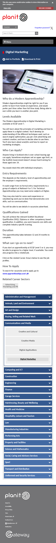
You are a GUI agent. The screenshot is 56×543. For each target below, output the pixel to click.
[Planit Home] (15, 23)
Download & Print (32, 60)
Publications (8, 526)
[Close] (52, 2)
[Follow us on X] (51, 28)
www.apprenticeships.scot (14, 274)
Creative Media (28, 341)
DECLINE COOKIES (45, 8)
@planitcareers (11, 523)
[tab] (28, 297)
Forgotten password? (42, 28)
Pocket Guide (8, 516)
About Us (7, 503)
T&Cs (6, 513)
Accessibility (8, 506)
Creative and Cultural (28, 332)
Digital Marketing (28, 359)
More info (7, 8)
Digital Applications (28, 350)
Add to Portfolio (12, 60)
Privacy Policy (8, 509)
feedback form (9, 520)
